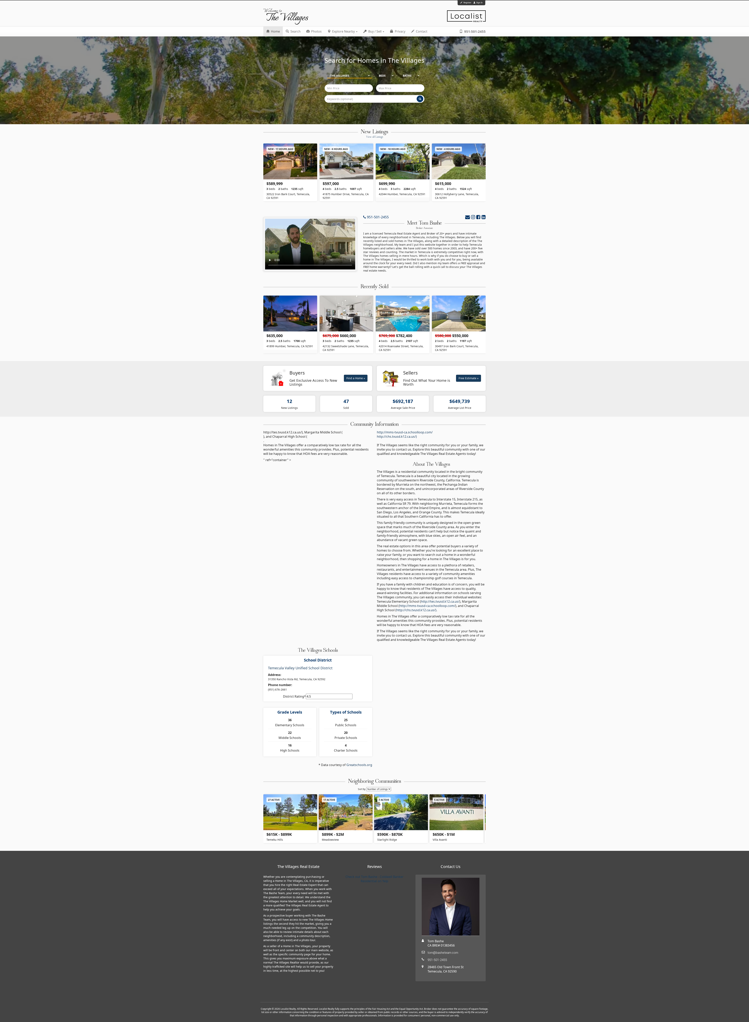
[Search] (420, 99)
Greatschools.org (359, 765)
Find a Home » (355, 378)
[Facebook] (478, 217)
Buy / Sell (374, 31)
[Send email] (467, 217)
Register (467, 2)
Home (275, 31)
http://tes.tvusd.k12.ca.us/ (440, 601)
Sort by (362, 789)
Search (295, 31)
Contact (421, 31)
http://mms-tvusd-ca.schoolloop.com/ (405, 432)
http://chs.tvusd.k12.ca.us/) (397, 436)
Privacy (399, 31)
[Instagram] (473, 217)
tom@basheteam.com (443, 953)
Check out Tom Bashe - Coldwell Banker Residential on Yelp (374, 879)
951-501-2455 (474, 31)
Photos (316, 31)
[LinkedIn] (484, 217)
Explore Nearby (343, 31)
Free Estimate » (468, 378)
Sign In (479, 2)
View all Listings (374, 137)
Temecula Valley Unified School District (300, 668)
